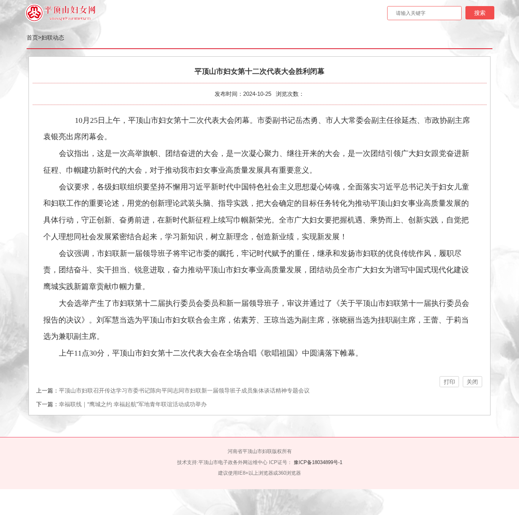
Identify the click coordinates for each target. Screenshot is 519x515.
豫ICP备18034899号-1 (318, 462)
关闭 (472, 381)
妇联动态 (52, 37)
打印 (449, 381)
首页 (32, 37)
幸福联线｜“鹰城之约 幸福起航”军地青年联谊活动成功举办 (133, 404)
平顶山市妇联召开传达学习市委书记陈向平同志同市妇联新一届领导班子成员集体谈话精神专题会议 (184, 390)
